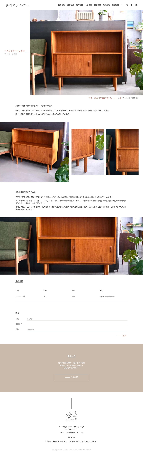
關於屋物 (61, 5)
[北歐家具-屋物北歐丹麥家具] (17, 5)
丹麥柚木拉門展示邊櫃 (131, 98)
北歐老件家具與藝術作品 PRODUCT (106, 98)
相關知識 (97, 5)
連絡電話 (18, 324)
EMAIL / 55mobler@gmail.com (71, 432)
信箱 (17, 329)
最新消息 (70, 5)
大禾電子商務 (87, 450)
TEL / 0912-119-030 (72, 429)
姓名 (17, 319)
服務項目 (79, 5)
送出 (124, 335)
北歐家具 (88, 5)
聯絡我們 (115, 5)
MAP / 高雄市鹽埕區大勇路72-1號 (71, 427)
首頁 (90, 98)
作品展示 (106, 5)
